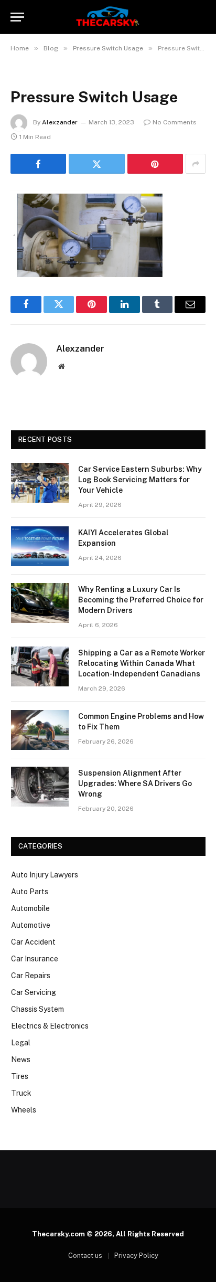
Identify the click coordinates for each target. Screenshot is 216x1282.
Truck (21, 1093)
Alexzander (60, 122)
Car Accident (33, 942)
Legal (20, 1043)
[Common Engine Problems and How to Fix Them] (40, 730)
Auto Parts (29, 891)
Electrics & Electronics (50, 1026)
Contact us (85, 1255)
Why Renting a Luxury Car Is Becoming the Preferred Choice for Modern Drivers (140, 599)
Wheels (23, 1110)
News (20, 1059)
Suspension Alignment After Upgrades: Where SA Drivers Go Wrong (135, 783)
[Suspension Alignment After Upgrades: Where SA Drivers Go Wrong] (40, 787)
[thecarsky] (108, 17)
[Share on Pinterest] (155, 164)
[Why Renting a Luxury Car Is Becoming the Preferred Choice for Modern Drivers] (40, 603)
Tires (19, 1076)
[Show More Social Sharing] (196, 164)
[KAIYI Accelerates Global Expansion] (40, 546)
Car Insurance (34, 959)
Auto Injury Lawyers (44, 875)
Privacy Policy (136, 1255)
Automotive (30, 925)
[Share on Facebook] (38, 164)
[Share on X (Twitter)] (96, 164)
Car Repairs (30, 975)
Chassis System (37, 1009)
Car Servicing (33, 992)
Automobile (30, 908)
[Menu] (17, 17)
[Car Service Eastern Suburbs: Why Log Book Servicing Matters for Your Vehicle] (40, 483)
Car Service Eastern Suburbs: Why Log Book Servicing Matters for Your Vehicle (140, 479)
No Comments (175, 122)
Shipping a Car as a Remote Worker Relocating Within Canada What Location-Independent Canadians (141, 663)
